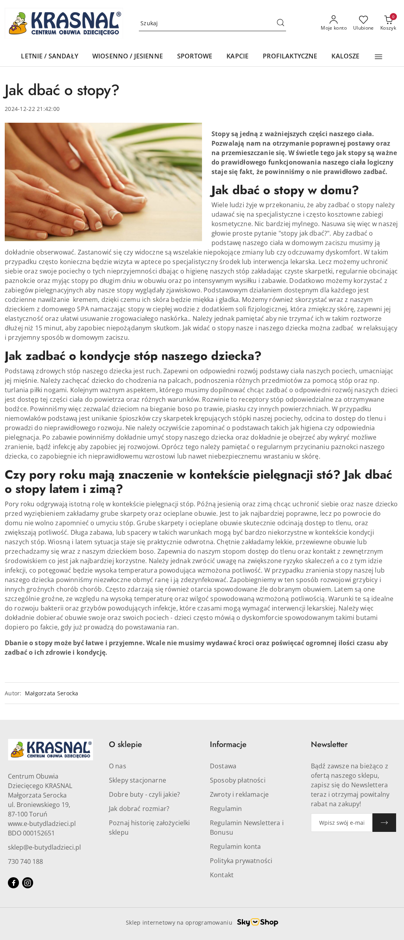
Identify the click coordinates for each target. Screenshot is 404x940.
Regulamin (226, 808)
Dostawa (223, 766)
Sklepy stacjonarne (137, 780)
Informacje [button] (228, 744)
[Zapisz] (384, 822)
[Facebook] (13, 882)
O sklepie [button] (125, 744)
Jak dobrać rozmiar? (139, 808)
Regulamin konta (235, 846)
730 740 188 (25, 861)
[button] (378, 56)
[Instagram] (27, 882)
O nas (117, 766)
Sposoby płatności (238, 780)
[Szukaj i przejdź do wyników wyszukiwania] (280, 23)
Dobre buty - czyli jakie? (144, 794)
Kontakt (222, 875)
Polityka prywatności (241, 860)
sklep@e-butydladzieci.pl (44, 847)
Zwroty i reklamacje (239, 794)
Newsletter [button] (329, 744)
